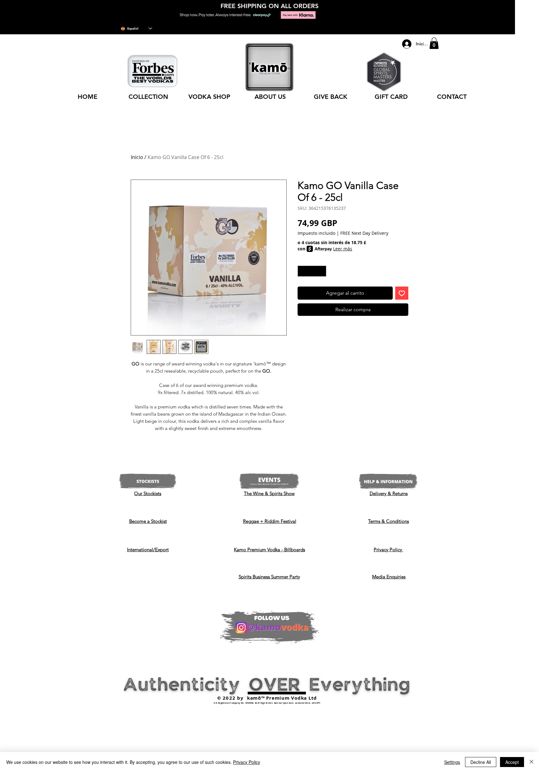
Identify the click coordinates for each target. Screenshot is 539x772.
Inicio (137, 157)
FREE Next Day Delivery (364, 233)
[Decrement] (302, 271)
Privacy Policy (246, 762)
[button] (434, 43)
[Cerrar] (531, 762)
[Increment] (322, 271)
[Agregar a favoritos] (401, 293)
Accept (512, 762)
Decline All (480, 762)
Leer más (342, 249)
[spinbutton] (312, 271)
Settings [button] (452, 762)
